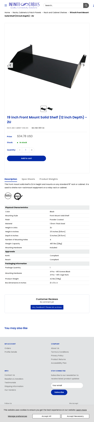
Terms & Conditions (60, 352)
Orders (8, 348)
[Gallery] (47, 69)
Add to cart (26, 158)
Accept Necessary (75, 416)
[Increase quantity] (31, 150)
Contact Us (10, 375)
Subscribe (59, 392)
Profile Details (11, 352)
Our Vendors (10, 390)
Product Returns (58, 359)
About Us (55, 348)
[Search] (86, 5)
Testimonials (10, 382)
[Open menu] (6, 5)
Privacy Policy (57, 355)
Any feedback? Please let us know (47, 307)
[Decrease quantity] (19, 150)
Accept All (46, 416)
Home (7, 12)
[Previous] (10, 65)
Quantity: (11, 150)
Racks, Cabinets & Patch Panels (27, 12)
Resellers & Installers (14, 379)
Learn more (81, 410)
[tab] (11, 179)
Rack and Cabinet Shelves (55, 12)
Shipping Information (14, 386)
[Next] (83, 65)
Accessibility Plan (58, 363)
